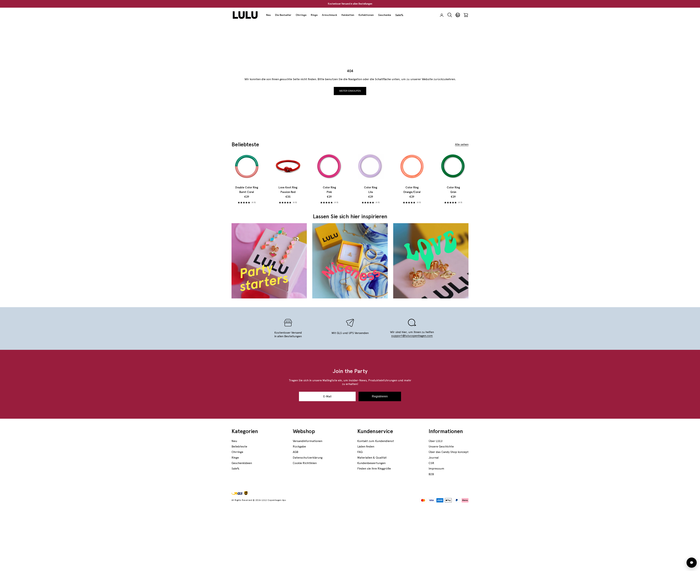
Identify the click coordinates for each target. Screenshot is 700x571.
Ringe (314, 14)
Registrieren (380, 396)
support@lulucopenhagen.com (412, 335)
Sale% (399, 15)
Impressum (436, 468)
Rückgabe (299, 446)
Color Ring (329, 190)
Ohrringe (301, 14)
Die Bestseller (283, 14)
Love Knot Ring (288, 190)
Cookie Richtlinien (305, 463)
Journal (434, 457)
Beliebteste (239, 446)
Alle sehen (461, 144)
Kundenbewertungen (371, 463)
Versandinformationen (307, 441)
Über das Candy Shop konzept (448, 452)
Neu (268, 14)
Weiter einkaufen (350, 91)
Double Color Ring (246, 190)
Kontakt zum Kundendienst (375, 441)
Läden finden (365, 446)
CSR (431, 463)
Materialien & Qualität (372, 457)
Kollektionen (366, 14)
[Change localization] (458, 15)
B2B (431, 474)
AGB (295, 452)
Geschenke (384, 14)
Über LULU (435, 441)
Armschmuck (329, 14)
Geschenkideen (242, 463)
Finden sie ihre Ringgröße (374, 468)
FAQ (360, 452)
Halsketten (347, 14)
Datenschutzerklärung (307, 457)
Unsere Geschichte (441, 446)
